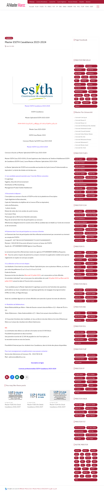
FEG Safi (91, 339)
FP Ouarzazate (79, 385)
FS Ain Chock (90, 252)
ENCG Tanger (90, 301)
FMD (76, 461)
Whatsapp (31, 2)
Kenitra (93, 81)
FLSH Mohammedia (91, 233)
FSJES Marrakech (91, 177)
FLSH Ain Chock (90, 211)
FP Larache (78, 382)
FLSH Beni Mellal (91, 215)
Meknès (90, 88)
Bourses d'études (72, 2)
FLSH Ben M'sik (79, 215)
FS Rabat (77, 271)
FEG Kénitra (91, 336)
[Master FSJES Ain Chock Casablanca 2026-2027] (15, 395)
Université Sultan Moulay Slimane (84, 134)
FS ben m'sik (90, 274)
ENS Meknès (91, 316)
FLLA (94, 458)
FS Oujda (90, 267)
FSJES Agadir (79, 159)
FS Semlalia (89, 271)
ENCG (49, 7)
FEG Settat (78, 343)
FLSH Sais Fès (79, 240)
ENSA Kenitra (90, 408)
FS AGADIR (78, 252)
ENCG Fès (77, 297)
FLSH (36, 7)
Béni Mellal (78, 73)
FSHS (87, 7)
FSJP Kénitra (91, 355)
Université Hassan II (80, 120)
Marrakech (78, 88)
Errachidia (93, 77)
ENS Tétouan (90, 320)
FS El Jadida (78, 260)
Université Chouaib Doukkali (82, 131)
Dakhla (77, 77)
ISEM (93, 472)
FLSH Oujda (78, 237)
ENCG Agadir (78, 290)
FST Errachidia (79, 431)
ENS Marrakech (79, 316)
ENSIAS (93, 450)
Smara (94, 99)
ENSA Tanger (78, 416)
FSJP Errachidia (79, 355)
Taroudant (86, 102)
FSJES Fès (92, 174)
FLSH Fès (91, 226)
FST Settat (78, 438)
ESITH (88, 454)
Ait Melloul (89, 66)
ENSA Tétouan (91, 416)
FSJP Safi (91, 359)
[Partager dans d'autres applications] (27, 377)
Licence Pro (52, 2)
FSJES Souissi (79, 195)
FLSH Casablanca (80, 218)
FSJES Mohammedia (80, 185)
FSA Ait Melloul (79, 278)
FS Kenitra (78, 263)
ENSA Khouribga (79, 412)
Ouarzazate (78, 95)
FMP (82, 461)
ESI (82, 454)
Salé (81, 99)
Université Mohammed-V (81, 142)
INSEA (77, 472)
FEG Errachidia (91, 332)
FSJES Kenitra (79, 177)
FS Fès (90, 260)
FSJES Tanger (91, 195)
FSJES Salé (78, 192)
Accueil (31, 7)
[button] (12, 377)
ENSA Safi (92, 412)
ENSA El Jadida (90, 405)
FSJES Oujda (78, 188)
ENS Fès (90, 313)
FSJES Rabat (90, 188)
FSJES (42, 7)
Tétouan (77, 106)
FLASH (88, 458)
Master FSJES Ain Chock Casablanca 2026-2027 (13, 405)
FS (45, 7)
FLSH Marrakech (90, 229)
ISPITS (88, 476)
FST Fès (91, 431)
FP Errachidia (79, 378)
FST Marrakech (79, 435)
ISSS (76, 480)
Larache (90, 84)
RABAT (94, 95)
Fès (76, 81)
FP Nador (90, 382)
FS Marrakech (90, 263)
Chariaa (77, 450)
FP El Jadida (91, 374)
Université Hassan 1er (80, 123)
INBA (76, 469)
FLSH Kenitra (78, 229)
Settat (87, 99)
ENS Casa (77, 313)
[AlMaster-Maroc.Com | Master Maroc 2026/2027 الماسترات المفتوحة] (15, 4)
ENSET (85, 450)
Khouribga (78, 84)
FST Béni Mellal (91, 428)
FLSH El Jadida (79, 226)
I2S (82, 465)
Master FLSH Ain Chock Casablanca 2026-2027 (57, 405)
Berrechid (90, 70)
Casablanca (9, 38)
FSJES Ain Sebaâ (79, 166)
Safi (76, 99)
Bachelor (88, 2)
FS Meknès (78, 267)
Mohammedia (79, 92)
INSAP (92, 469)
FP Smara (77, 389)
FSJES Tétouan (79, 199)
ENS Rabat (78, 320)
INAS (94, 465)
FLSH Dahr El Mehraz (81, 222)
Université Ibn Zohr (80, 136)
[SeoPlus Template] (6, 489)
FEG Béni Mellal (79, 332)
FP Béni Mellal (79, 374)
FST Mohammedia (91, 435)
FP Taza (77, 393)
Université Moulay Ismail (81, 145)
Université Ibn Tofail (80, 147)
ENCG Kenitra (90, 297)
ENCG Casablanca (91, 290)
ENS (60, 7)
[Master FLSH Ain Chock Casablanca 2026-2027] (60, 395)
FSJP (82, 7)
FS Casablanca (79, 256)
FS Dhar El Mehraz (91, 256)
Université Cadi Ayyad (81, 117)
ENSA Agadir (78, 405)
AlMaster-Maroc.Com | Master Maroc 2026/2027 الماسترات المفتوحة (38, 489)
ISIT (82, 476)
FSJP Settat (78, 362)
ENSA (64, 7)
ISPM (94, 476)
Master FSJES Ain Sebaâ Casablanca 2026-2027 (35, 405)
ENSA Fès (77, 408)
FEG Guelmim (79, 336)
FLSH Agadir (78, 211)
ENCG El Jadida (91, 293)
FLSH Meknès (79, 233)
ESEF (91, 7)
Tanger (77, 102)
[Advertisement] (52, 24)
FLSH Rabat (90, 237)
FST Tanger (90, 438)
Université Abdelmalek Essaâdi (83, 128)
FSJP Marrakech (79, 359)
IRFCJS (85, 472)
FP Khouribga (91, 378)
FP (57, 7)
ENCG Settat (78, 301)
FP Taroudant (90, 389)
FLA (82, 458)
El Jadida (84, 77)
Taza (94, 102)
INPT (84, 469)
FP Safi (91, 385)
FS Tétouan (78, 274)
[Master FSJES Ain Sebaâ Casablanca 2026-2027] (37, 395)
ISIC (76, 476)
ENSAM (70, 7)
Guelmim (83, 81)
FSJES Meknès (79, 181)
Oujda (86, 95)
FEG (78, 7)
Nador (91, 92)
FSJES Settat (90, 192)
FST (54, 7)
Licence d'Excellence (41, 2)
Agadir (77, 66)
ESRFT (94, 454)
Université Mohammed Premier (83, 139)
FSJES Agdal (90, 159)
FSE (74, 7)
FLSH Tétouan (91, 240)
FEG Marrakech (79, 339)
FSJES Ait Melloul (80, 170)
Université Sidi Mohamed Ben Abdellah (85, 125)
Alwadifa (81, 2)
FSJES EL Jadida (79, 174)
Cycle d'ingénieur (61, 2)
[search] (98, 6)
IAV (88, 465)
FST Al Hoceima (79, 428)
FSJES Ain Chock (79, 163)
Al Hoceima (78, 70)
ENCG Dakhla (78, 293)
